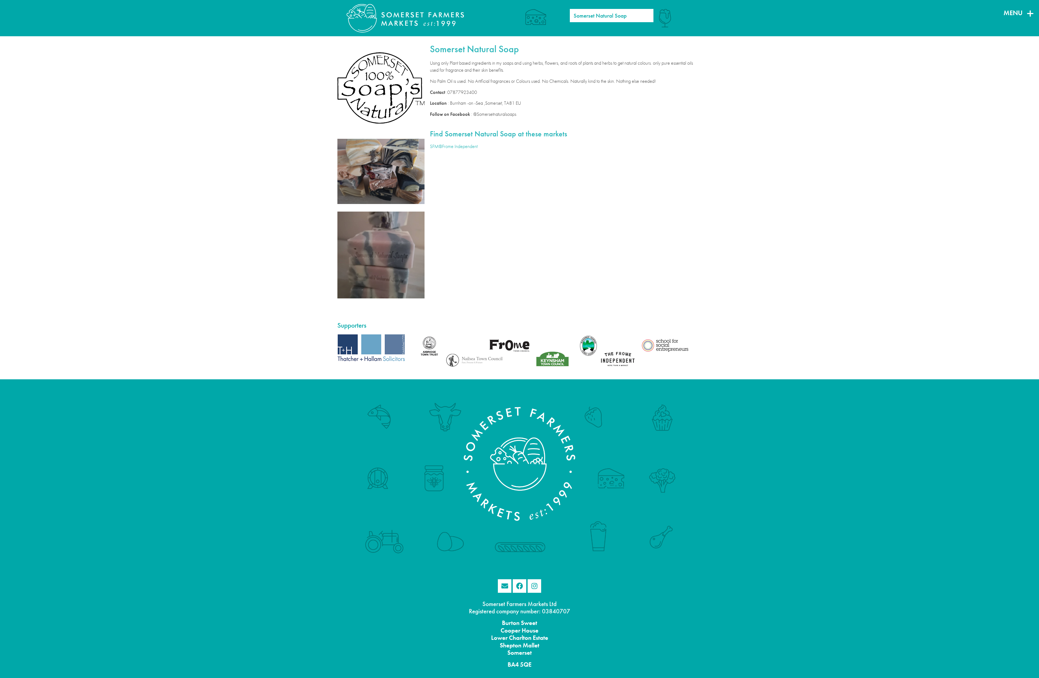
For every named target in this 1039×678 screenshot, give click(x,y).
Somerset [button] (519, 653)
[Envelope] (504, 586)
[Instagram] (534, 586)
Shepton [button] (510, 645)
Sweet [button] (528, 623)
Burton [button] (511, 623)
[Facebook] (519, 586)
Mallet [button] (530, 645)
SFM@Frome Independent (454, 146)
